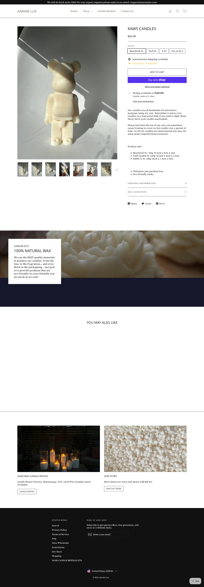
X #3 (164, 51)
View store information (143, 101)
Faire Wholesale (60, 543)
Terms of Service (60, 534)
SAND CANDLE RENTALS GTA (67, 560)
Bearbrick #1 (136, 51)
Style (131, 46)
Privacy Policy (59, 530)
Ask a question (137, 192)
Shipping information (142, 183)
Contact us (127, 11)
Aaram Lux (27, 11)
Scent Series (58, 547)
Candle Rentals (106, 11)
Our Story (57, 551)
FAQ (54, 538)
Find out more (113, 488)
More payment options (157, 86)
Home (74, 11)
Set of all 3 (177, 51)
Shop (86, 11)
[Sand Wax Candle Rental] (58, 449)
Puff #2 (153, 51)
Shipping (56, 556)
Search (55, 525)
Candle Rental (26, 491)
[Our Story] (145, 449)
